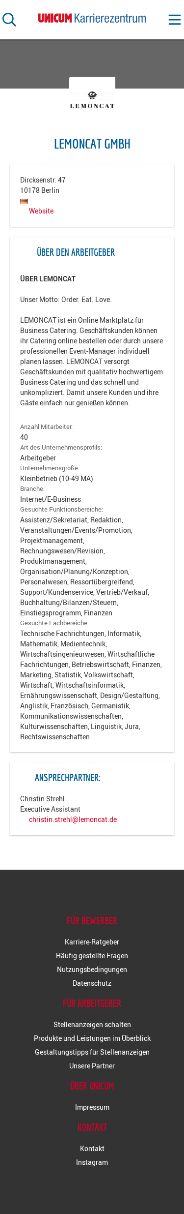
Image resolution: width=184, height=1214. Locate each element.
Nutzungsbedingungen (92, 969)
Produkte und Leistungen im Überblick (92, 1038)
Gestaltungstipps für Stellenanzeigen (92, 1052)
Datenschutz (92, 983)
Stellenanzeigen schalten (92, 1024)
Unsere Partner (92, 1065)
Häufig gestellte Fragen (92, 955)
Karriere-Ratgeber (92, 941)
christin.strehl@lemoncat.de (73, 819)
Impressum (92, 1107)
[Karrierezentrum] (92, 16)
